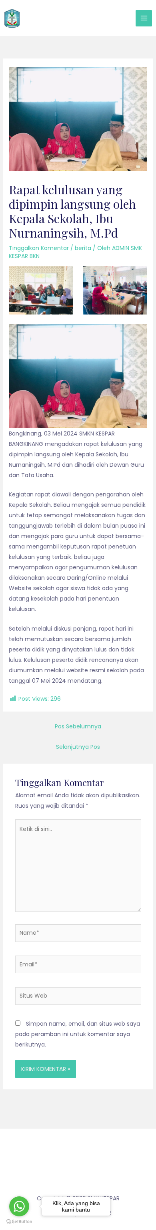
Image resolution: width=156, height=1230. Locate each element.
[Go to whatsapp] (19, 1206)
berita (83, 248)
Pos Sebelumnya (78, 726)
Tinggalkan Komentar (39, 248)
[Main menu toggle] (144, 18)
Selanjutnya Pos (78, 747)
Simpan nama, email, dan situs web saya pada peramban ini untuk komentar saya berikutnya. (77, 1034)
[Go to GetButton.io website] (19, 1221)
